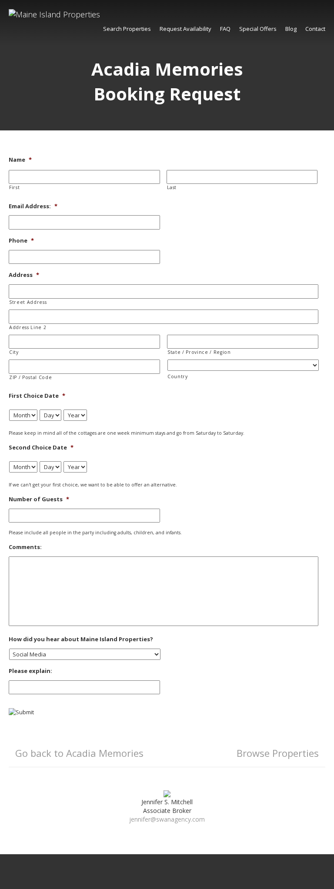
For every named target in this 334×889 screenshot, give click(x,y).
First (14, 187)
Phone (21, 240)
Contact (315, 29)
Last (172, 187)
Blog (291, 29)
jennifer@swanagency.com (167, 819)
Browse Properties (278, 752)
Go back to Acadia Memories (79, 752)
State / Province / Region (199, 352)
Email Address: (33, 206)
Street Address (28, 302)
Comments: (25, 547)
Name (20, 159)
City (14, 352)
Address (24, 275)
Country (177, 376)
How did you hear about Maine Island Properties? (81, 639)
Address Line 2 (27, 327)
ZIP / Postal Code (30, 377)
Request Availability (185, 29)
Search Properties (127, 29)
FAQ (225, 29)
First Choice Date (37, 396)
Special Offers (258, 29)
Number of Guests (39, 499)
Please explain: (30, 671)
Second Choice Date (41, 447)
